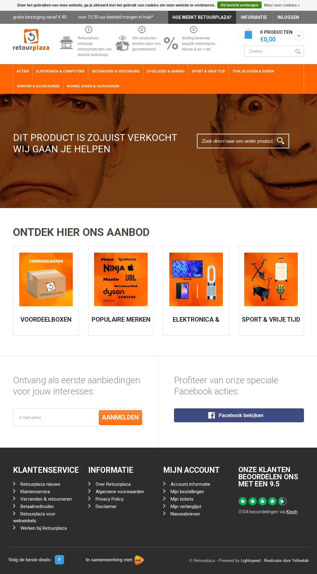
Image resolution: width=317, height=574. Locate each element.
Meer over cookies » (282, 5)
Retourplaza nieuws (40, 484)
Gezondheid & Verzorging (116, 71)
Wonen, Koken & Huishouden (93, 86)
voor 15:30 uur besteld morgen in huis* (115, 17)
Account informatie (190, 484)
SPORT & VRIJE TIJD (271, 319)
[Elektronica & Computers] (196, 279)
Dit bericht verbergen (239, 5)
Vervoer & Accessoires (38, 86)
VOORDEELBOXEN (46, 319)
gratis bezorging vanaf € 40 (40, 17)
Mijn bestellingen (187, 491)
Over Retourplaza (113, 484)
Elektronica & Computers (60, 71)
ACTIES (23, 71)
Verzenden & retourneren (46, 499)
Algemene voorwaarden (120, 491)
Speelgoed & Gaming (166, 71)
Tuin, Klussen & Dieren (253, 71)
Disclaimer (106, 506)
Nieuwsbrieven (185, 514)
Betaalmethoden (37, 506)
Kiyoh (291, 512)
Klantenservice (35, 491)
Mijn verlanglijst (186, 506)
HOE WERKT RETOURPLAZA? (202, 17)
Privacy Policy (110, 499)
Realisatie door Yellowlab (286, 560)
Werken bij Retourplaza (43, 528)
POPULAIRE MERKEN (121, 319)
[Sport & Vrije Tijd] (271, 279)
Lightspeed (250, 560)
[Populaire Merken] (121, 279)
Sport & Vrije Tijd (208, 71)
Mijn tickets (182, 499)
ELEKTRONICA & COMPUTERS (196, 322)
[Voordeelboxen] (46, 279)
